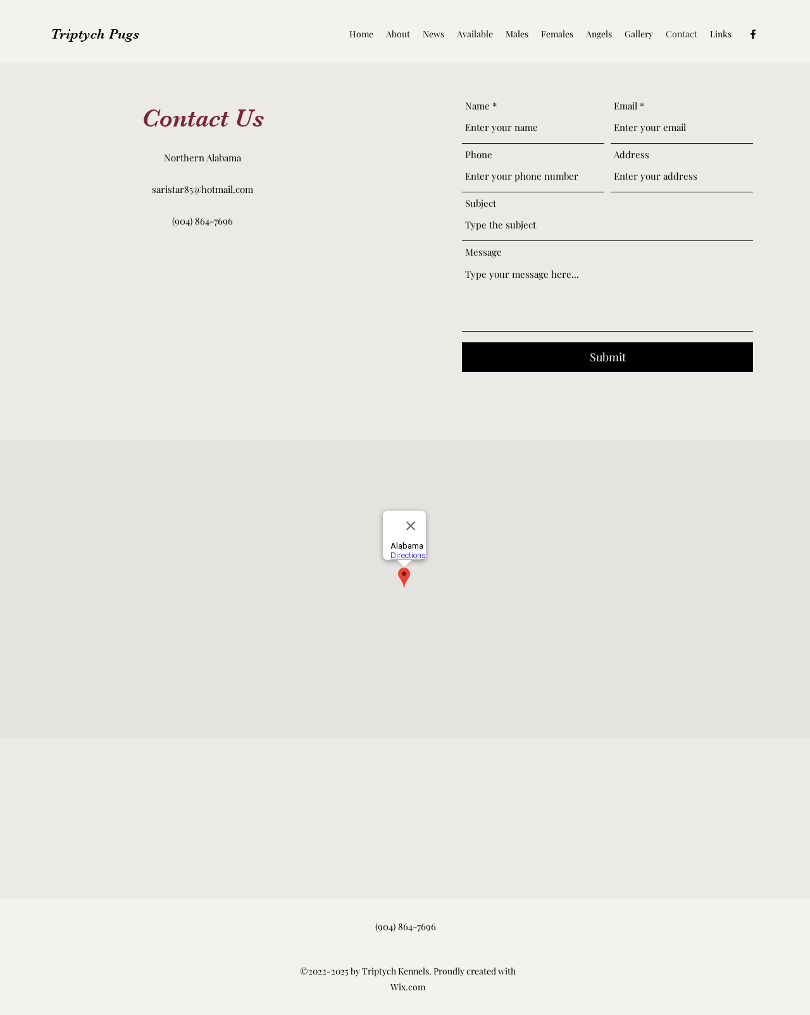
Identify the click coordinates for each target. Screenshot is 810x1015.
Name (477, 106)
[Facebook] (753, 34)
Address (631, 154)
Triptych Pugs (95, 34)
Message (483, 252)
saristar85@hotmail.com (202, 189)
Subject (480, 203)
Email (625, 106)
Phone (478, 154)
